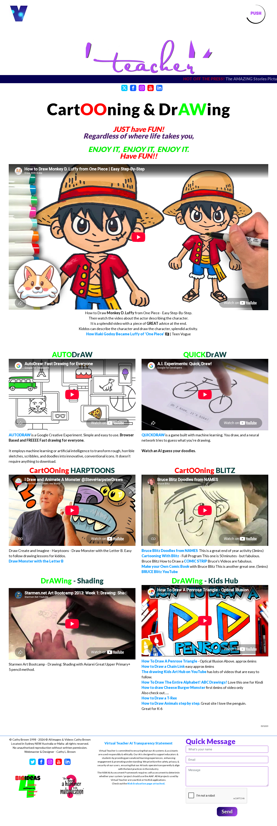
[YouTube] (150, 87)
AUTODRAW (20, 435)
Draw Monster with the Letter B (36, 561)
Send (227, 811)
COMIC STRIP (195, 561)
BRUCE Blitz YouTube (160, 571)
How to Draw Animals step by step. (171, 703)
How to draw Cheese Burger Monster (173, 687)
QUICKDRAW (153, 435)
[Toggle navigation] (256, 14)
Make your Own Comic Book (165, 566)
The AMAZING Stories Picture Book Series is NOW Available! (161, 78)
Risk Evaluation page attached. (146, 783)
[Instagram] (141, 87)
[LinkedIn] (159, 87)
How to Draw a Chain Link (163, 666)
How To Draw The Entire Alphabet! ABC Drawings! (184, 682)
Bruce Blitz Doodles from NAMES (170, 550)
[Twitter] (124, 87)
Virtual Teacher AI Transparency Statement (138, 743)
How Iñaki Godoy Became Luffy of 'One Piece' (125, 334)
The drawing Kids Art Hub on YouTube (174, 671)
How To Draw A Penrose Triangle (169, 661)
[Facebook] (133, 87)
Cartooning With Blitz (160, 556)
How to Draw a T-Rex (159, 698)
